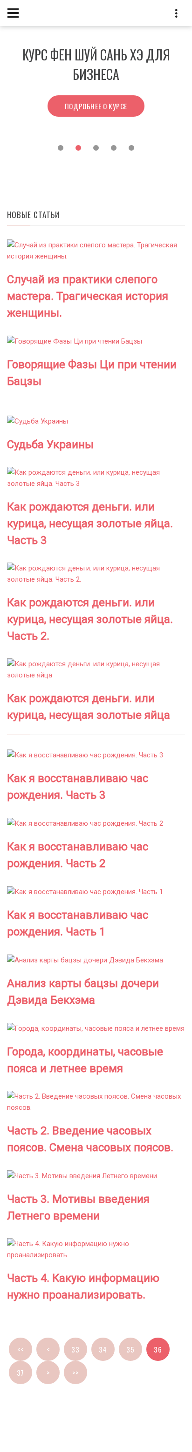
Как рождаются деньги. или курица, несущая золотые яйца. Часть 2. (90, 619)
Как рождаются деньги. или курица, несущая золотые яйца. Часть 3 (90, 523)
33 (75, 1349)
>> (75, 1372)
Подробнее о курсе (96, 106)
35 (130, 1349)
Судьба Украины (50, 444)
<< (20, 1349)
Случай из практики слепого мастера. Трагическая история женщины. (87, 296)
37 (20, 1372)
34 (103, 1349)
